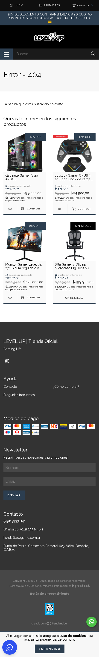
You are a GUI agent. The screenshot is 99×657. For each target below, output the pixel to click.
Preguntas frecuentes (19, 395)
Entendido (50, 649)
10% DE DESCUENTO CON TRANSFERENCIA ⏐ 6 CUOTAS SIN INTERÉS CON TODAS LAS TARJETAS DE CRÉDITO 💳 (50, 18)
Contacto (10, 386)
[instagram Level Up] (7, 361)
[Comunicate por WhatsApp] (91, 622)
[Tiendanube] (49, 624)
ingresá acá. (81, 585)
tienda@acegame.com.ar (21, 537)
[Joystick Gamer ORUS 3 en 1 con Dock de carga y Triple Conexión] (60, 209)
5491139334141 (14, 521)
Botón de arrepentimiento (49, 593)
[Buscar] (93, 54)
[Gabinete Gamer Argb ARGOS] (10, 209)
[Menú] (6, 54)
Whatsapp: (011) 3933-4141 (23, 529)
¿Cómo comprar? (66, 386)
